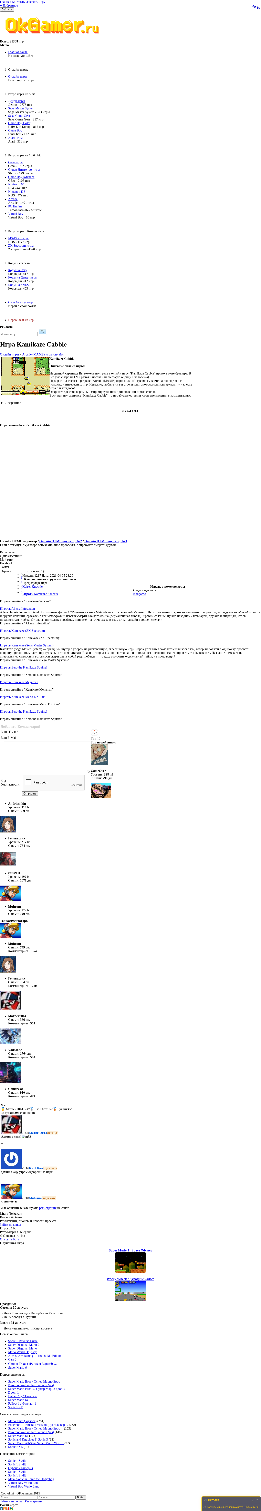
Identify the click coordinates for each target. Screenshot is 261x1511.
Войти (80, 1497)
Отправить (29, 793)
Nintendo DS (16, 191)
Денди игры (16, 101)
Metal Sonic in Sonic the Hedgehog (31, 1479)
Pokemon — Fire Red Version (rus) (31, 1385)
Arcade (13, 199)
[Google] (11, 1509)
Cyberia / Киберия (20, 1468)
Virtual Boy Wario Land (23, 1482)
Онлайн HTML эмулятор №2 (60, 541)
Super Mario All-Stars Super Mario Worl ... (36, 1443)
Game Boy (15, 130)
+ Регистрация (32, 1501)
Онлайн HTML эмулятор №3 (105, 541)
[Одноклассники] (5, 1509)
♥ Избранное (9, 5)
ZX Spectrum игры (21, 245)
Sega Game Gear (19, 115)
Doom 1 (13, 1392)
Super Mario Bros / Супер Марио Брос (34, 1381)
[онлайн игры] (53, 37)
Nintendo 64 (16, 184)
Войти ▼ (7, 9)
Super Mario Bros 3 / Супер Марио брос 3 (36, 1389)
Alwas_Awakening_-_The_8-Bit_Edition (35, 1355)
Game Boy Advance (21, 177)
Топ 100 (256, 7)
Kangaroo (139, 594)
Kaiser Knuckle (32, 586)
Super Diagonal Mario (22, 1348)
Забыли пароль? (11, 1501)
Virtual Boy (15, 213)
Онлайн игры (17, 76)
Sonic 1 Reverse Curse (23, 1341)
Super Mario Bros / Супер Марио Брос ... (35, 1428)
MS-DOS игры (18, 238)
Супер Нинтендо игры (24, 169)
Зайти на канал (10, 1224)
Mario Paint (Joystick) (22, 1421)
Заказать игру (35, 1)
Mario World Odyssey (22, 1352)
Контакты (18, 1)
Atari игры (15, 137)
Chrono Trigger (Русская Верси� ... (32, 1363)
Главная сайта (18, 52)
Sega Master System (21, 108)
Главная (5, 1)
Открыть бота (9, 1239)
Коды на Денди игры (23, 277)
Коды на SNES (18, 284)
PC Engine (15, 206)
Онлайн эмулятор (20, 302)
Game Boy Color (19, 123)
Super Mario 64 (18, 1367)
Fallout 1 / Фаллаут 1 (22, 1403)
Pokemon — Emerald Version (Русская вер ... (38, 1424)
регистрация (47, 1208)
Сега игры (15, 162)
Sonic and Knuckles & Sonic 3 (28, 1439)
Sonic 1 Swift (17, 1460)
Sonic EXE (15, 1407)
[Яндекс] (8, 1509)
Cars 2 (12, 1359)
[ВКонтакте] (1, 1509)
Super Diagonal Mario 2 (23, 1344)
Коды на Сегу (17, 270)
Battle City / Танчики (22, 1396)
